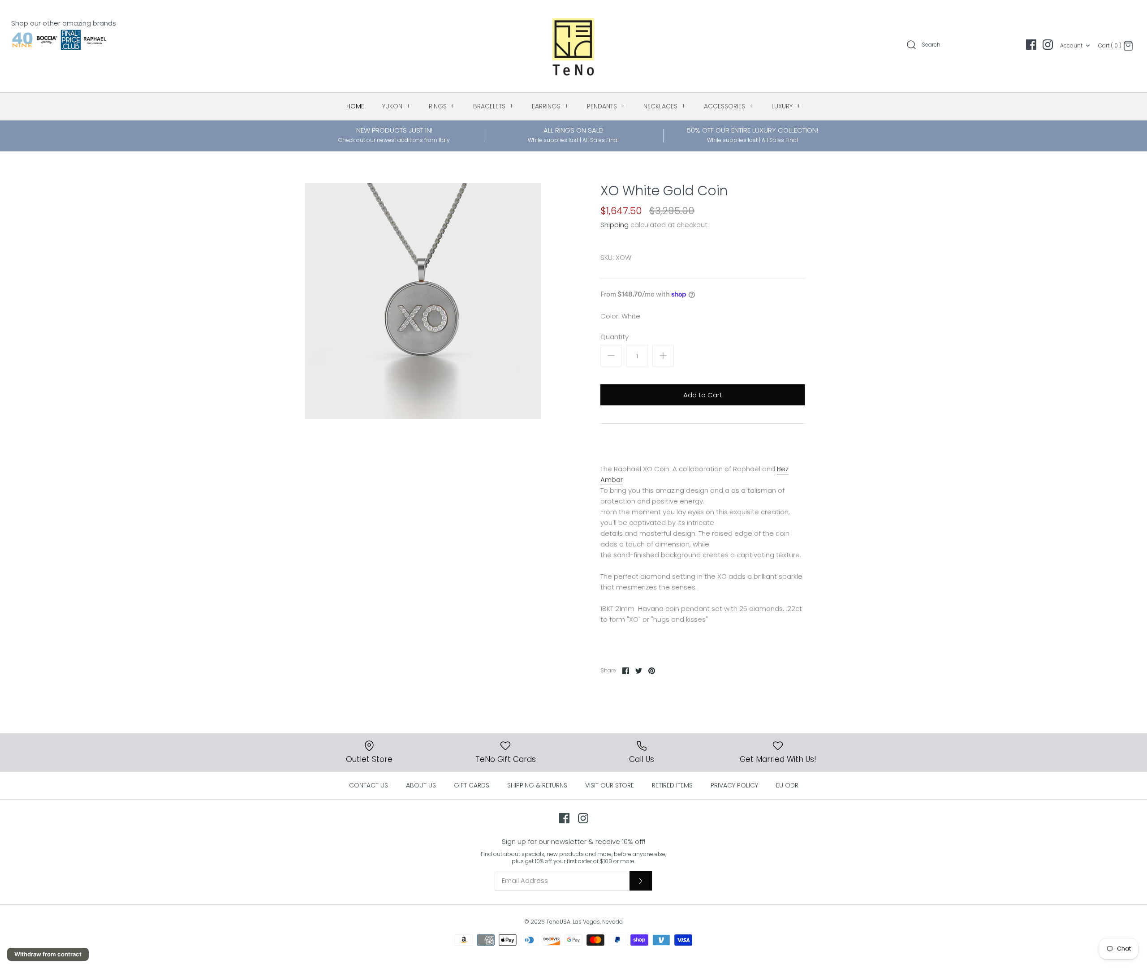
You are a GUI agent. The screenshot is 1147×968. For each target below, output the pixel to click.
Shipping (614, 224)
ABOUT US (421, 785)
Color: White (620, 316)
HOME (355, 106)
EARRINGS (550, 106)
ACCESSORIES (729, 106)
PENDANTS (606, 106)
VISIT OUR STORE (609, 785)
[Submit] (641, 880)
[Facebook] (1031, 44)
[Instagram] (1048, 44)
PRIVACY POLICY (734, 785)
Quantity (614, 336)
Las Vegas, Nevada (598, 921)
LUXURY (786, 106)
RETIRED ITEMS (672, 785)
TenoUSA (558, 921)
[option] (423, 301)
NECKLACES (664, 106)
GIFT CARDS (471, 785)
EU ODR (787, 785)
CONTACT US (368, 785)
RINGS (442, 106)
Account (1071, 45)
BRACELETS (493, 106)
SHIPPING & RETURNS (537, 785)
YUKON (396, 106)
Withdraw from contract (48, 954)
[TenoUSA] (574, 46)
